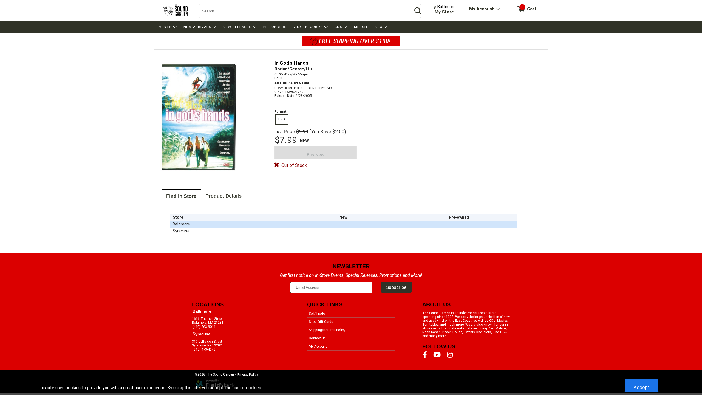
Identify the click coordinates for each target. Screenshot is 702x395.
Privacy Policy (247, 375)
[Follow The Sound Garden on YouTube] (437, 355)
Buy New (315, 154)
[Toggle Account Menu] (498, 9)
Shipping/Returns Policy (327, 330)
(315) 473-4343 (204, 349)
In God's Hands (291, 63)
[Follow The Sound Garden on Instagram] (449, 355)
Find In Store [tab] (181, 196)
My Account (481, 9)
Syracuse (201, 334)
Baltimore (202, 311)
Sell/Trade (317, 313)
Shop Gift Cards (321, 322)
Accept (641, 387)
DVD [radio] (281, 119)
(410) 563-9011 (204, 327)
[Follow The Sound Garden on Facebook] (425, 355)
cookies (253, 387)
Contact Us (317, 338)
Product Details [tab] (223, 196)
